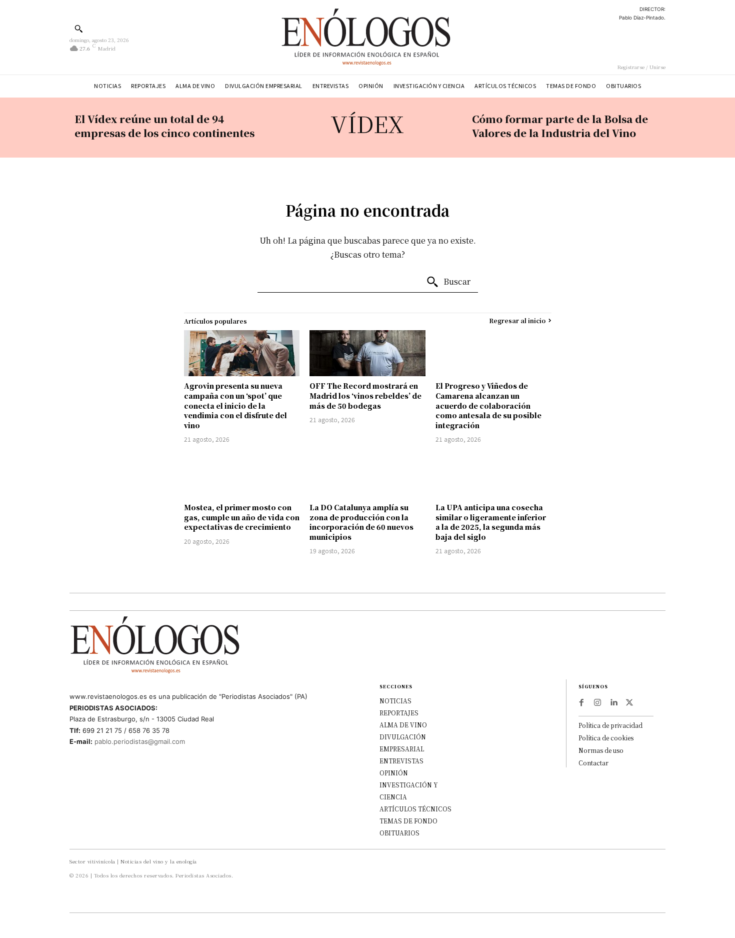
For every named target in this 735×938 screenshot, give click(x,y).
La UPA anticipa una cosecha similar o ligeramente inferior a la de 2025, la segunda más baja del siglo (491, 522)
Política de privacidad (610, 725)
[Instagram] (598, 703)
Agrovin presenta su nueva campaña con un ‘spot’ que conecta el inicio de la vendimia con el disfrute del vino (235, 405)
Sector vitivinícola (93, 861)
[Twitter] (630, 703)
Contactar (593, 762)
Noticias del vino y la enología (158, 861)
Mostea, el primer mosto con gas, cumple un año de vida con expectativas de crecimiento (242, 517)
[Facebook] (582, 703)
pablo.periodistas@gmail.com (139, 741)
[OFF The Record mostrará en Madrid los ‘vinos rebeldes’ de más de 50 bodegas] (368, 353)
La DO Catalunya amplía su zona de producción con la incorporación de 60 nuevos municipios (362, 522)
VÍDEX (367, 123)
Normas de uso (601, 750)
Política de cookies (606, 737)
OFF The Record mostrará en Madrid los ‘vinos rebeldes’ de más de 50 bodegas (366, 395)
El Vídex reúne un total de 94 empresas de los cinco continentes (164, 126)
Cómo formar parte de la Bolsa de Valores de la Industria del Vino (560, 126)
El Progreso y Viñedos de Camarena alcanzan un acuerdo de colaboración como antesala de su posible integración (489, 405)
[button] (79, 29)
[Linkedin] (614, 703)
